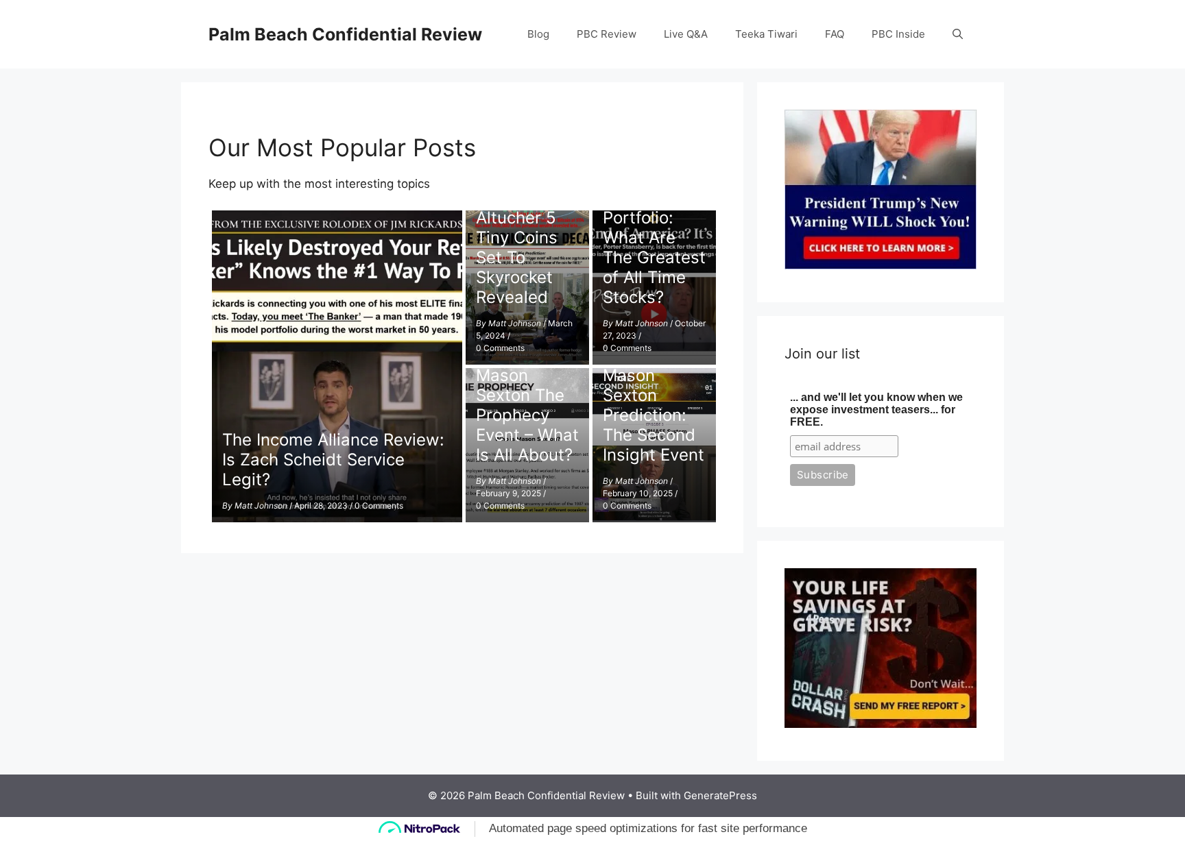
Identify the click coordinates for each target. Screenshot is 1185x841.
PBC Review (606, 33)
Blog (538, 33)
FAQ (834, 33)
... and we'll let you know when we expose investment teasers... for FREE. (876, 409)
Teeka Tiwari (766, 33)
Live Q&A (686, 33)
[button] (958, 34)
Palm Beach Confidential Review (345, 34)
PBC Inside (898, 33)
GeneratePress (720, 795)
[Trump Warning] (881, 265)
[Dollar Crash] (881, 724)
